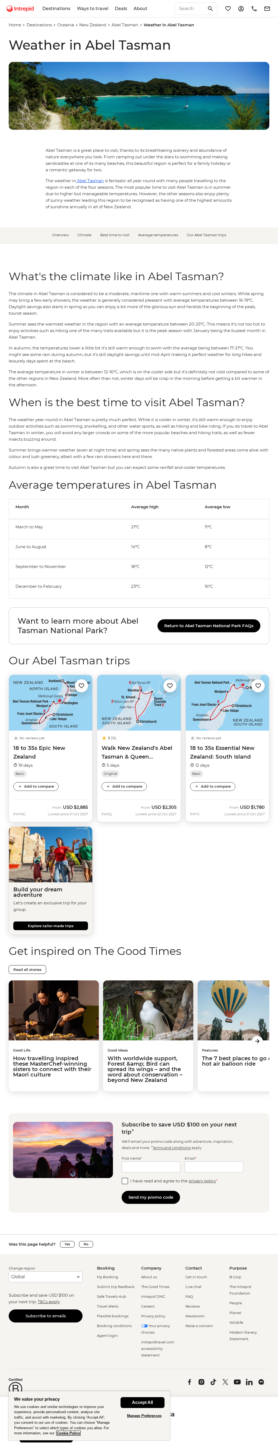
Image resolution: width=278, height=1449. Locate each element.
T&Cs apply (48, 1301)
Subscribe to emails (46, 1315)
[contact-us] (254, 8)
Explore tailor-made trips (51, 926)
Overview (60, 235)
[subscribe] (267, 8)
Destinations (56, 8)
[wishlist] (228, 8)
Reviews (192, 1306)
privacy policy (202, 1180)
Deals (121, 8)
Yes (67, 1244)
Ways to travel (92, 8)
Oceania (65, 24)
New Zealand (92, 24)
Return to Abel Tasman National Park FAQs (209, 625)
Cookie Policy (68, 1433)
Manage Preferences (144, 1416)
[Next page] (257, 1041)
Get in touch (196, 1277)
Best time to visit (114, 235)
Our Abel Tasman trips (206, 235)
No (86, 1244)
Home (15, 24)
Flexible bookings (112, 1316)
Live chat (193, 1286)
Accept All (142, 1402)
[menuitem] (20, 8)
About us (149, 1277)
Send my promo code (150, 1197)
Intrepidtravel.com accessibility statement (157, 1348)
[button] (81, 685)
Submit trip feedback (116, 1286)
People (235, 1303)
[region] (139, 339)
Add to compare (39, 786)
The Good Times (155, 1286)
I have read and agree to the (174, 1180)
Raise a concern (199, 1326)
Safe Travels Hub (111, 1296)
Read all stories (27, 969)
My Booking (107, 1277)
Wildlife (236, 1322)
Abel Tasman (125, 24)
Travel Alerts (107, 1306)
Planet (235, 1313)
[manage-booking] (241, 8)
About (140, 8)
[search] (190, 9)
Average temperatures (158, 235)
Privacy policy (153, 1316)
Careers (147, 1306)
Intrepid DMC (153, 1296)
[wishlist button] (81, 685)
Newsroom (195, 1316)
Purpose (238, 1268)
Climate (84, 235)
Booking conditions (114, 1326)
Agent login (107, 1335)
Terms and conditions (172, 1148)
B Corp (235, 1277)
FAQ (189, 1296)
